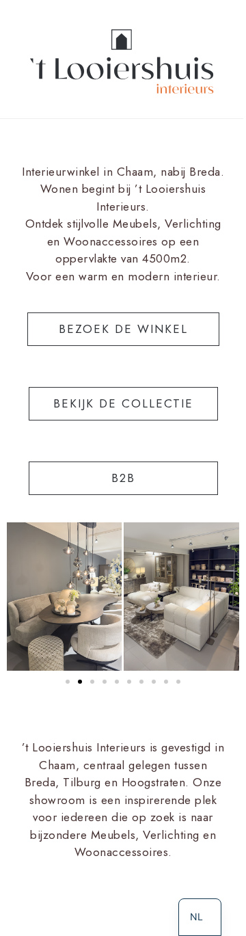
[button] (68, 682)
